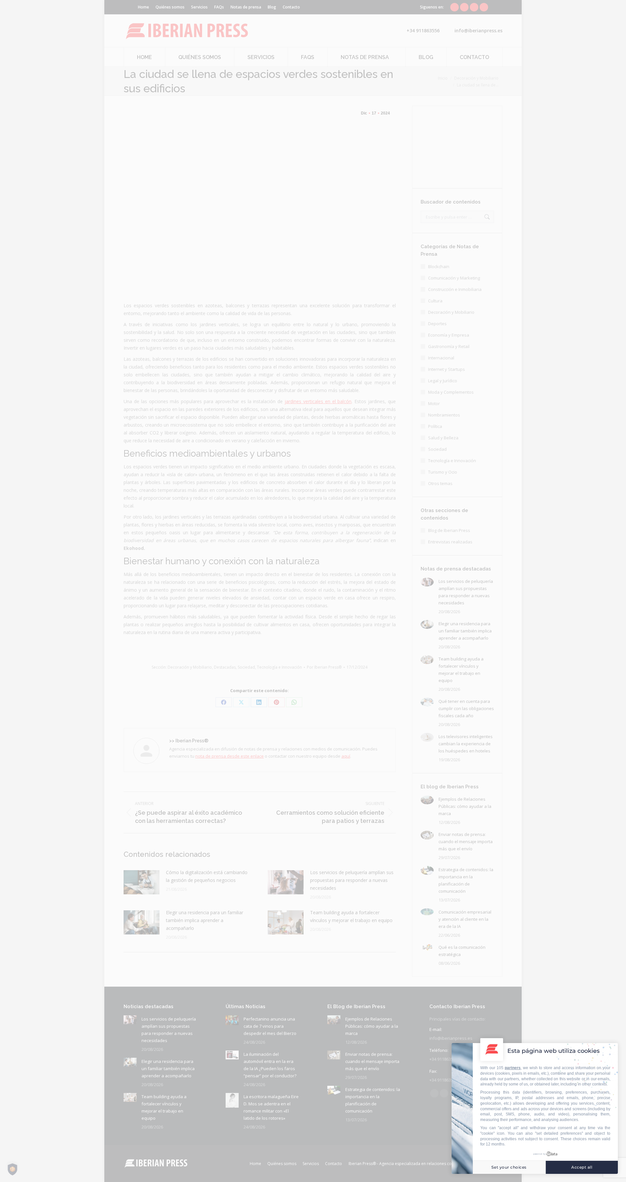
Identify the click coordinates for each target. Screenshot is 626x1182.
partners (513, 1068)
